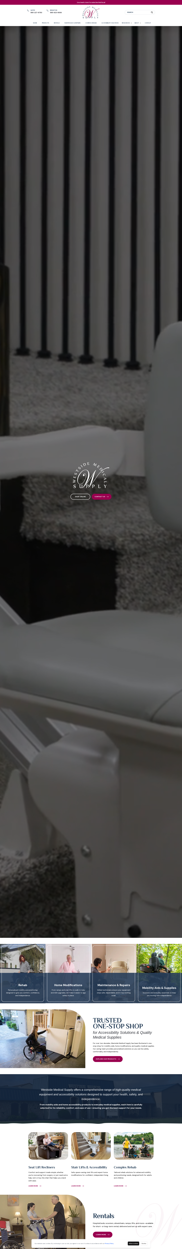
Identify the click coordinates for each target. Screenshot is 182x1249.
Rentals (57, 23)
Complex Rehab (90, 23)
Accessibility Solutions (109, 23)
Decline (144, 1243)
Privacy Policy (109, 1243)
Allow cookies (133, 1243)
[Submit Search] (152, 12)
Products (45, 23)
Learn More (34, 1186)
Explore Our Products (106, 1059)
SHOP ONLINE (80, 497)
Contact (148, 23)
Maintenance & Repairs (72, 23)
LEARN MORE (104, 1235)
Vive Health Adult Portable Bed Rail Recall (91, 2)
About (136, 23)
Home (35, 23)
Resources (126, 23)
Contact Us (100, 497)
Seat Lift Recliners (41, 1167)
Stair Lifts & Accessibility (89, 1167)
